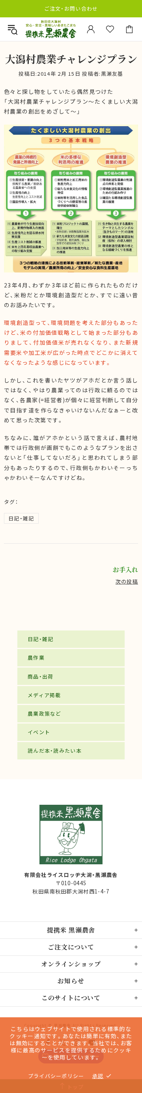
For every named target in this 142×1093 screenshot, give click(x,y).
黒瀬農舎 (50, 29)
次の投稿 (127, 581)
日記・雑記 (21, 518)
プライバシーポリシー (56, 1076)
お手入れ (125, 569)
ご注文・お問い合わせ (71, 8)
